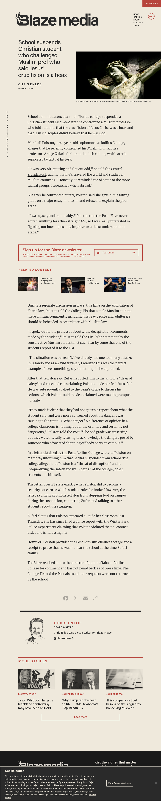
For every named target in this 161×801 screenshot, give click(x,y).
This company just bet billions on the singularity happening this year (123, 704)
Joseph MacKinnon (73, 694)
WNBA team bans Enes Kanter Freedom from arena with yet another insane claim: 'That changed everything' (135, 281)
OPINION (137, 17)
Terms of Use (68, 254)
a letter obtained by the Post (53, 453)
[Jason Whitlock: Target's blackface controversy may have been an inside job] (36, 679)
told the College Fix (73, 311)
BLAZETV (138, 23)
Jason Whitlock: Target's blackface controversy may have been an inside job (35, 704)
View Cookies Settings (119, 783)
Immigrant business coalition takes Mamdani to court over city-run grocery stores (93, 281)
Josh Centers (114, 694)
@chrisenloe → (64, 638)
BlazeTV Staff (27, 694)
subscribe (152, 4)
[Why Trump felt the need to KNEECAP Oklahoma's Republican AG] (80, 679)
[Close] (156, 783)
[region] (80, 783)
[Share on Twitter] (75, 598)
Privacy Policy (53, 254)
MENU (151, 16)
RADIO (136, 20)
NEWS (136, 14)
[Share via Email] (85, 598)
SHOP (136, 26)
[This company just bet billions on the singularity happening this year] (124, 679)
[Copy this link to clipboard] (95, 598)
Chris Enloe (30, 84)
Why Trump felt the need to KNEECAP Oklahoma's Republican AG (80, 704)
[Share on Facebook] (65, 598)
